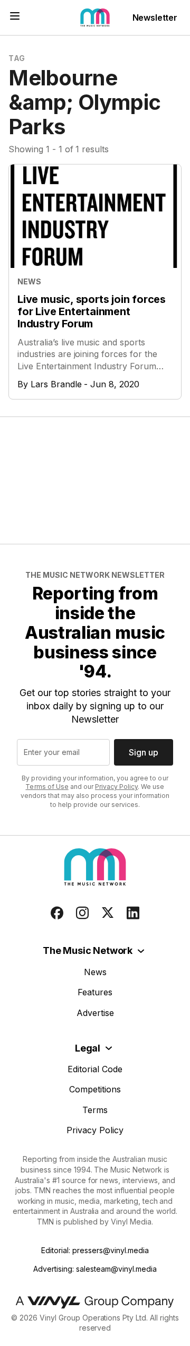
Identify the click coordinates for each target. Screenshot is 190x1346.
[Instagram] (82, 913)
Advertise (95, 1013)
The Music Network (87, 950)
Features (95, 992)
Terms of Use (46, 787)
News (95, 972)
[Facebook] (57, 913)
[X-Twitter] (107, 913)
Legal (87, 1048)
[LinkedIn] (133, 913)
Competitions (95, 1089)
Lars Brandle (56, 384)
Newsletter (154, 17)
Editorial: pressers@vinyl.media (94, 1250)
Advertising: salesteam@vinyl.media (94, 1268)
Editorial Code (95, 1069)
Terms (95, 1110)
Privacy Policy (116, 787)
